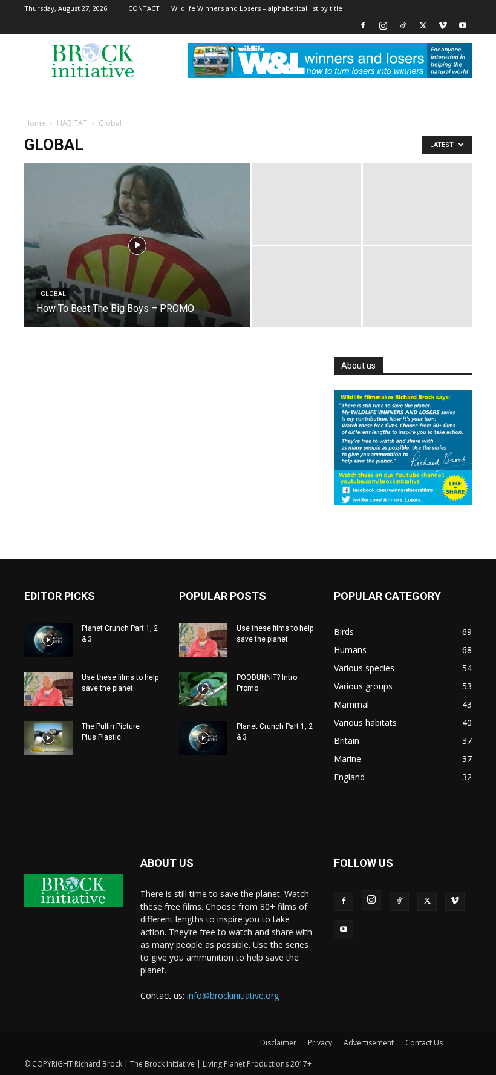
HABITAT (72, 123)
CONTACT (144, 8)
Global (53, 294)
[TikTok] (403, 25)
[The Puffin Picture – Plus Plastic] (48, 738)
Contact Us (424, 1042)
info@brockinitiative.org (233, 995)
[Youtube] (463, 25)
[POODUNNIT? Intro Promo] (203, 689)
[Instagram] (383, 25)
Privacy (320, 1042)
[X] (423, 25)
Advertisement (369, 1042)
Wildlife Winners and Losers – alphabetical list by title (256, 8)
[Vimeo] (443, 25)
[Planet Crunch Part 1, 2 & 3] (48, 640)
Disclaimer (278, 1042)
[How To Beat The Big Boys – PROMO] (137, 261)
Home (34, 123)
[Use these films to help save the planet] (48, 689)
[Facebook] (363, 25)
